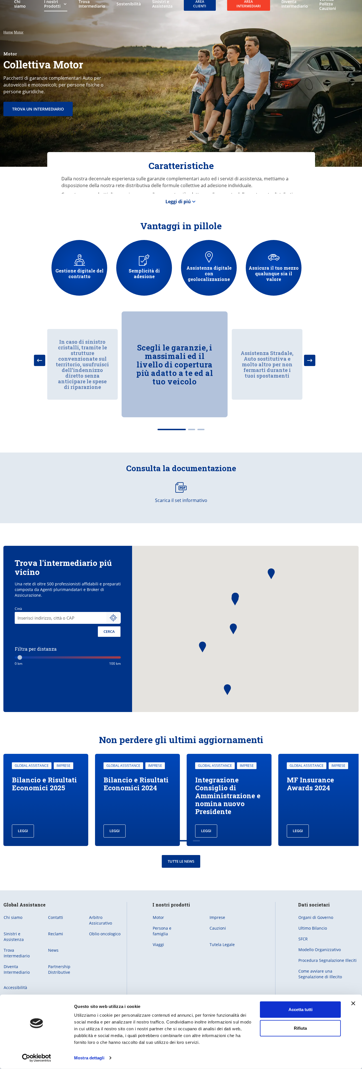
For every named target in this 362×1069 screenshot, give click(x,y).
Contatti (55, 917)
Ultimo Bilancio (312, 928)
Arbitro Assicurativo (100, 920)
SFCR (303, 939)
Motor (18, 32)
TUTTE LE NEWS (181, 861)
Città (18, 609)
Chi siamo (13, 917)
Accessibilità (15, 987)
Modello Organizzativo (319, 949)
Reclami (55, 933)
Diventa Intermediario (17, 969)
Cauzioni (218, 928)
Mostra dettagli (89, 1057)
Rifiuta (300, 1027)
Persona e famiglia (162, 930)
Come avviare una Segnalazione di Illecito (320, 973)
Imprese (217, 917)
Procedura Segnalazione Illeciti (327, 960)
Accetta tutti (300, 1009)
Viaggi (158, 944)
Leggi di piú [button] (178, 201)
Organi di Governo (315, 917)
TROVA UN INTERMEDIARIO (38, 109)
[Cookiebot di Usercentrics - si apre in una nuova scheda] (36, 1058)
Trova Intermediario (17, 952)
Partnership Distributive (59, 969)
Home (8, 32)
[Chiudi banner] (353, 1003)
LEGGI (23, 830)
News (53, 950)
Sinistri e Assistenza (14, 936)
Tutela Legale (222, 944)
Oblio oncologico (104, 933)
